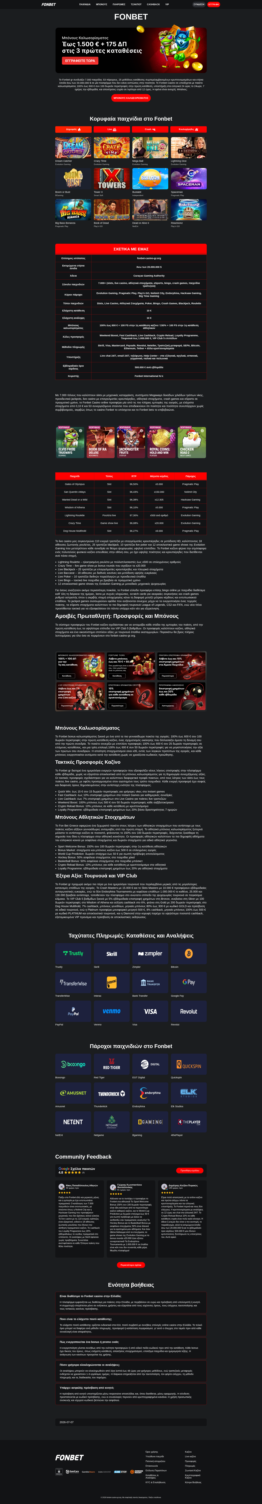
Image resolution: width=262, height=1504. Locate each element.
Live (110, 129)
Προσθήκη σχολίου (190, 1170)
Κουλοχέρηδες (186, 129)
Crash (148, 129)
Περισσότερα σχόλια (131, 1265)
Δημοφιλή (71, 129)
